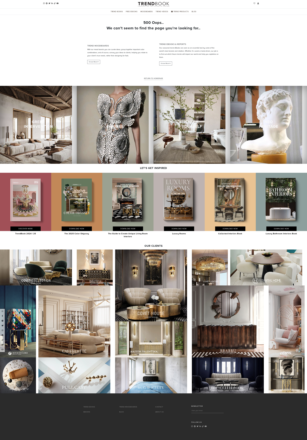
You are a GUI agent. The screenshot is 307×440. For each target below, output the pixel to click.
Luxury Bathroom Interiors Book (281, 233)
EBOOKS (86, 412)
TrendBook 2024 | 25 (25, 233)
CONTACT (159, 407)
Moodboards (146, 12)
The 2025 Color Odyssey (76, 233)
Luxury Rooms (179, 233)
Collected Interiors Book (230, 233)
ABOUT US (159, 412)
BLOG (121, 412)
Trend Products (181, 12)
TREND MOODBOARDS (128, 407)
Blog (194, 12)
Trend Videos (162, 12)
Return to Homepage (153, 78)
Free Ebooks (131, 12)
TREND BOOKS (89, 407)
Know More (93, 62)
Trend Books (117, 12)
